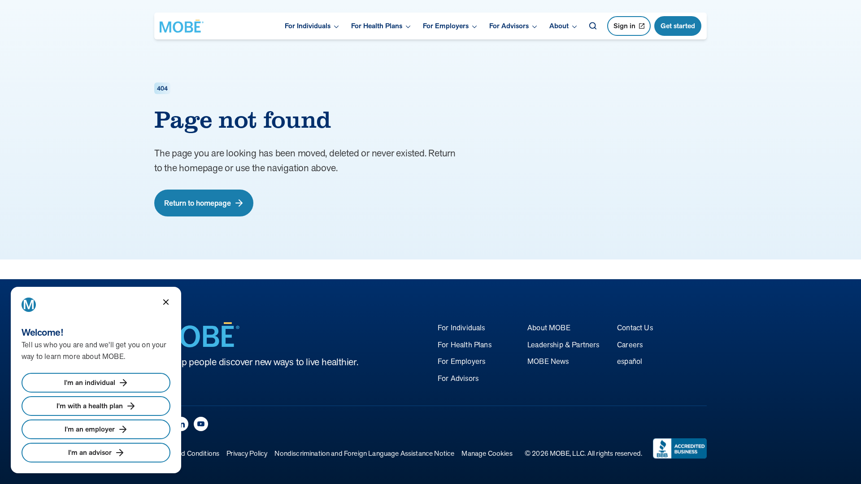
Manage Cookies (486, 453)
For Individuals (461, 328)
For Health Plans (464, 345)
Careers (630, 345)
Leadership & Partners (563, 345)
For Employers (461, 361)
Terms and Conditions (186, 453)
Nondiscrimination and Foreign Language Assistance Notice (364, 453)
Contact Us (635, 328)
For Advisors (458, 378)
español (629, 361)
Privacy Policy (246, 453)
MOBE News (548, 361)
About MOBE (548, 328)
